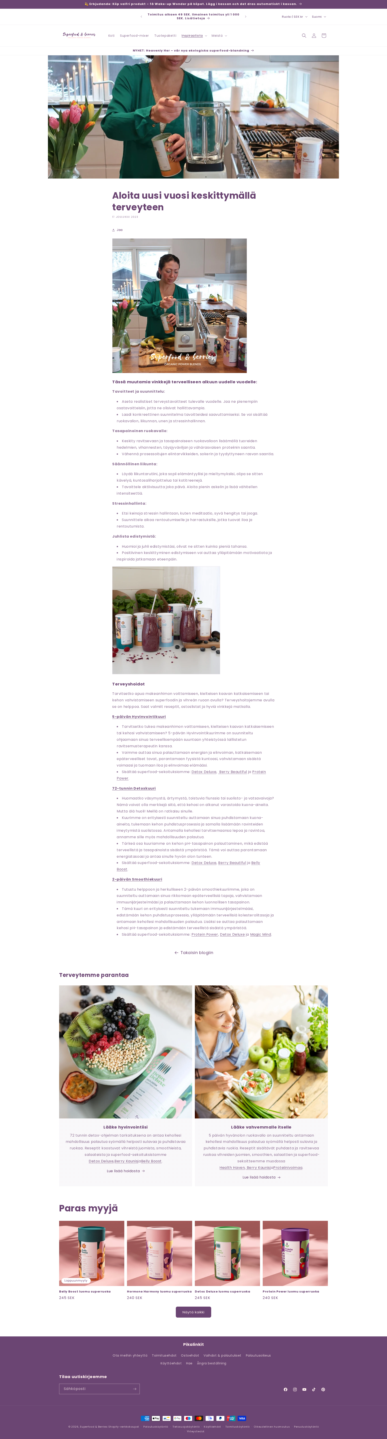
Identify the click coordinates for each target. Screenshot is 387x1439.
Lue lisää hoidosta (123, 1171)
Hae (189, 1363)
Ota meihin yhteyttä (130, 1355)
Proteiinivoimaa (287, 1167)
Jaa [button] (120, 230)
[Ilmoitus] (246, 16)
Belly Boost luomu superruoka (85, 1292)
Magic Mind (260, 934)
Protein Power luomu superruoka (291, 1292)
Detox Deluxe (203, 771)
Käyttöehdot (171, 1363)
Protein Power (204, 934)
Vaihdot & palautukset (222, 1355)
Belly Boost (151, 1161)
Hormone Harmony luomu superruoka (159, 1292)
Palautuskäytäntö (155, 1426)
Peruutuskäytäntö (306, 1426)
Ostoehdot (190, 1355)
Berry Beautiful (232, 771)
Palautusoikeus (258, 1355)
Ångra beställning (211, 1363)
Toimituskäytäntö (237, 1426)
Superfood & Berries (94, 1426)
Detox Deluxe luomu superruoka (222, 1292)
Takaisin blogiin (197, 952)
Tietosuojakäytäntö (186, 1426)
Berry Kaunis (126, 1161)
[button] (194, 35)
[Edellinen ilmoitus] (141, 16)
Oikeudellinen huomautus (272, 1426)
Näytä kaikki (193, 1312)
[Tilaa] (135, 1389)
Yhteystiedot (195, 1431)
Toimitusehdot (164, 1355)
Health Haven (232, 1167)
